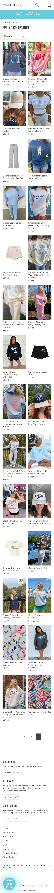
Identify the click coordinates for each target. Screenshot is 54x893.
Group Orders (9, 836)
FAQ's (5, 841)
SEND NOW (12, 797)
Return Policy (8, 832)
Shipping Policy (9, 849)
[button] (9, 884)
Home (5, 22)
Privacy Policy (9, 857)
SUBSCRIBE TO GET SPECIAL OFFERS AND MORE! (24, 866)
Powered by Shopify (27, 890)
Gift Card (6, 845)
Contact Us (7, 828)
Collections (14, 22)
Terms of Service (10, 853)
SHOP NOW (12, 772)
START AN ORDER (16, 819)
